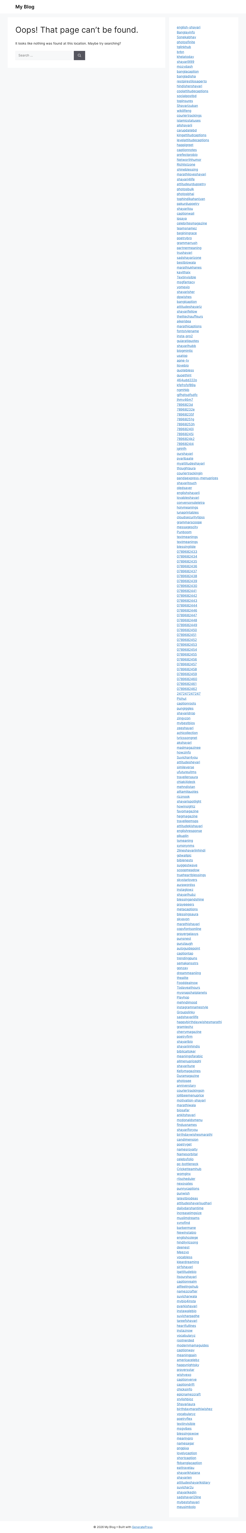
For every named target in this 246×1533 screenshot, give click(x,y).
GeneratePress (142, 1527)
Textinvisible (186, 277)
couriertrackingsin (190, 1090)
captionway (185, 1350)
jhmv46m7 (185, 400)
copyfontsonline (189, 929)
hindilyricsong (187, 1242)
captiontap (185, 953)
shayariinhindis (188, 1046)
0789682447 (187, 615)
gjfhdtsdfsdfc (187, 395)
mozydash (185, 66)
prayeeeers (185, 904)
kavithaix (183, 272)
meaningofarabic (190, 1056)
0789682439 (187, 581)
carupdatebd (187, 130)
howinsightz (186, 806)
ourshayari (185, 454)
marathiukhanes (189, 267)
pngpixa (183, 1448)
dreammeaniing (189, 973)
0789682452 (187, 640)
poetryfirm (185, 1036)
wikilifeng (184, 111)
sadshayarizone (189, 258)
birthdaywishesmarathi (194, 1134)
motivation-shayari (191, 1100)
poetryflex (184, 1419)
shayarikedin (186, 1492)
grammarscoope (189, 522)
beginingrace (187, 233)
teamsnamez (187, 228)
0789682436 (187, 566)
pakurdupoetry (188, 204)
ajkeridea (184, 321)
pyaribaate (185, 458)
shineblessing (187, 169)
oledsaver (184, 488)
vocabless (184, 1257)
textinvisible (186, 1424)
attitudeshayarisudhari (194, 1203)
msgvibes (184, 1428)
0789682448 (187, 620)
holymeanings (187, 507)
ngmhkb (183, 390)
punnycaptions (188, 1188)
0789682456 (187, 659)
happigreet (185, 145)
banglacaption (188, 71)
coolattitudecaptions (192, 91)
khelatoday (185, 57)
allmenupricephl (189, 1061)
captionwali (185, 213)
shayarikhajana (188, 1473)
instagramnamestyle (192, 1007)
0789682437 (187, 571)
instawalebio (186, 1311)
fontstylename (188, 331)
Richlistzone (186, 164)
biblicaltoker (186, 1051)
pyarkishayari (187, 1306)
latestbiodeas (187, 1198)
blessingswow (188, 1433)
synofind (183, 1223)
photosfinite (186, 42)
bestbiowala (186, 262)
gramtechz (185, 1027)
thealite (182, 978)
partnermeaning (189, 248)
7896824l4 (185, 444)
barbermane (186, 1228)
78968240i (185, 429)
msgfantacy (186, 282)
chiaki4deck (186, 782)
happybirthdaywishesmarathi (199, 1022)
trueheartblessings (191, 875)
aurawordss (186, 885)
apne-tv (183, 360)
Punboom (184, 532)
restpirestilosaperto (192, 81)
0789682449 (187, 625)
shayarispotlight (189, 801)
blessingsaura (187, 914)
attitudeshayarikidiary (193, 1482)
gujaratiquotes (188, 341)
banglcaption (187, 302)
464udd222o (187, 380)
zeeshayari (185, 728)
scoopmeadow (188, 870)
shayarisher (186, 292)
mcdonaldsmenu (190, 1120)
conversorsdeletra (191, 503)
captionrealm (187, 1281)
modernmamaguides (193, 1345)
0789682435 (187, 561)
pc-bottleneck (187, 1164)
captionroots (186, 703)
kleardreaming (188, 1262)
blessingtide (186, 547)
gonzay (182, 968)
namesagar (185, 1443)
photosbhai (185, 194)
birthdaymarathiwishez (194, 1409)
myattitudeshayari (191, 463)
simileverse (185, 767)
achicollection (187, 733)
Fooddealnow (187, 983)
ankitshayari (186, 1115)
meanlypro (185, 1438)
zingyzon (183, 718)
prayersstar (185, 1370)
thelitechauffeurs (190, 316)
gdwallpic (184, 855)
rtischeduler (186, 1179)
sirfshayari (185, 1267)
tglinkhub (184, 47)
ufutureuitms (186, 772)
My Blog (24, 7)
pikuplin (183, 836)
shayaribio (185, 1041)
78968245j (185, 434)
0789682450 (187, 630)
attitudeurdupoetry (191, 184)
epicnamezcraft (189, 1394)
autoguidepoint (188, 948)
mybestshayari (188, 1502)
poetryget (184, 1144)
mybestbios (186, 723)
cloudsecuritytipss (191, 517)
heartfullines (186, 1326)
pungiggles (185, 708)
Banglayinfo (186, 32)
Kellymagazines (189, 1071)
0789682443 (187, 601)
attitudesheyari (188, 762)
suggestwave (187, 865)
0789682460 (187, 679)
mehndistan (186, 787)
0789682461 (187, 684)
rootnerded (185, 1340)
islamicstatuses (189, 120)
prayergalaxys (187, 934)
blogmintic (185, 351)
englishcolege (187, 1237)
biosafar (183, 1110)
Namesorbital (187, 1154)
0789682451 (186, 635)
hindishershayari (189, 86)
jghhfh (181, 449)
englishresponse (189, 831)
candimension (187, 1139)
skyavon (183, 919)
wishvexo (184, 1375)
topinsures (185, 101)
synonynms (185, 845)
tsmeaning (185, 840)
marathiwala (186, 1105)
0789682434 (187, 556)
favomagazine (188, 811)
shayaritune (186, 1066)
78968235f (185, 414)
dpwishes (184, 297)
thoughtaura (186, 468)
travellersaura (187, 777)
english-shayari (188, 27)
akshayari (184, 743)
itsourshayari (187, 1277)
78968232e (186, 409)
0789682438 (187, 576)
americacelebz (188, 1360)
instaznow (185, 1330)
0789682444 (187, 605)
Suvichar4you (187, 757)
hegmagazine (187, 816)
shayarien (184, 1477)
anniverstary (186, 1085)
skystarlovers (187, 880)
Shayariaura (186, 1404)
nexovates (185, 1183)
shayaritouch (187, 483)
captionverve (187, 1379)
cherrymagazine (189, 1032)
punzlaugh (185, 943)
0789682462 (187, 689)
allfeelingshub (187, 1286)
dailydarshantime (190, 1208)
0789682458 (187, 669)
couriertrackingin (190, 473)
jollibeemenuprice (190, 1095)
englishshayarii (188, 493)
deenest (183, 1247)
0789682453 (187, 645)
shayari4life (186, 179)
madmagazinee (189, 747)
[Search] (79, 55)
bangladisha (186, 76)
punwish (183, 1193)
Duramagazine (188, 1076)
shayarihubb (186, 346)
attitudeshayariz (189, 307)
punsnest (184, 938)
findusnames (187, 1125)
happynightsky (188, 1365)
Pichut (181, 699)
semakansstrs (187, 963)
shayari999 (185, 62)
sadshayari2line (189, 1497)
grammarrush (187, 243)
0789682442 (187, 596)
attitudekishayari (190, 826)
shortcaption (186, 1458)
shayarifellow (187, 311)
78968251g (185, 419)
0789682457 (187, 664)
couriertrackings (189, 115)
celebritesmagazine (192, 223)
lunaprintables (188, 512)
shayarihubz (186, 894)
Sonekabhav (186, 37)
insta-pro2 (185, 336)
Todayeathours (188, 987)
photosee (184, 1081)
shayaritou (185, 209)
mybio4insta (186, 1301)
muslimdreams (188, 1218)
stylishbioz (185, 1399)
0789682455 (187, 654)
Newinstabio (186, 1232)
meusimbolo (186, 1507)
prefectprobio (187, 155)
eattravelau (185, 1468)
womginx (184, 1174)
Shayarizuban (187, 106)
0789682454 (187, 650)
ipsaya (182, 218)
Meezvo (183, 1252)
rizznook (183, 796)
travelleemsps (187, 821)
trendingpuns (187, 958)
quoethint (184, 375)
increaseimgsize (189, 1213)
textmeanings (187, 537)
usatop (182, 356)
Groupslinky (186, 1012)
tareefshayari (187, 1321)
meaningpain (187, 1355)
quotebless (185, 370)
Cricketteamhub (189, 1169)
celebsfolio (185, 1159)
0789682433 (187, 552)
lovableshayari (188, 498)
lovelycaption (187, 1453)
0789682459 (187, 674)
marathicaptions (189, 326)
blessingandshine (190, 899)
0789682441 (187, 591)
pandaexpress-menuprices (197, 478)
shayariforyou (187, 1130)
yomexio (183, 287)
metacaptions (187, 909)
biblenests (185, 860)
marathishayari (188, 924)
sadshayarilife (187, 1017)
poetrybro (184, 238)
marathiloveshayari (191, 174)
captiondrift (185, 1384)
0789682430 (187, 586)
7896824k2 (185, 439)
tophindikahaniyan (191, 199)
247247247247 (189, 694)
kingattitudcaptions (191, 135)
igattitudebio (186, 1272)
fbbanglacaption (189, 1463)
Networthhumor (189, 160)
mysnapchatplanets (192, 992)
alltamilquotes (187, 791)
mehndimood (187, 1002)
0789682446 (187, 610)
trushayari (184, 253)
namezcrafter (187, 1291)
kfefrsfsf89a (186, 385)
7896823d (185, 405)
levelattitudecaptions (193, 140)
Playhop (183, 997)
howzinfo (184, 752)
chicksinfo (184, 1389)
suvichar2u (185, 1487)
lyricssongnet (187, 738)
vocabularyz (186, 1335)
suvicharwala (187, 1296)
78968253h (186, 424)
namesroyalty (187, 1149)
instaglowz (185, 889)
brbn (180, 52)
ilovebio (183, 365)
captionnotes (187, 150)
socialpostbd (187, 96)
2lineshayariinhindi (191, 850)
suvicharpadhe (188, 1316)
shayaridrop (186, 713)
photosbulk (185, 189)
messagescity (187, 527)
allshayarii (184, 125)
